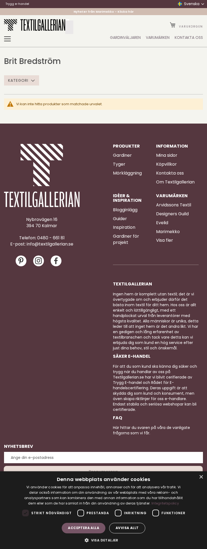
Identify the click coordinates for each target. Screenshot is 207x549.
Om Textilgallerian (175, 182)
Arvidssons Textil (173, 205)
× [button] (201, 477)
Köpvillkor (166, 164)
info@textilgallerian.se (50, 244)
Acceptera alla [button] (83, 528)
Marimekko (168, 232)
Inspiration (124, 227)
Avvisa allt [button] (127, 528)
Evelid (162, 223)
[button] (103, 540)
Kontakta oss (170, 173)
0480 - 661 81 (51, 238)
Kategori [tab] (18, 80)
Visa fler (164, 240)
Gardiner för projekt (126, 239)
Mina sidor (166, 155)
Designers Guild (172, 214)
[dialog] (103, 510)
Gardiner (122, 155)
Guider (120, 219)
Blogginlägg (125, 210)
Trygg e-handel (17, 4)
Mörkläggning (127, 173)
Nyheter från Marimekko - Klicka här (104, 11)
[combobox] (69, 27)
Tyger (119, 164)
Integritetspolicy (165, 503)
